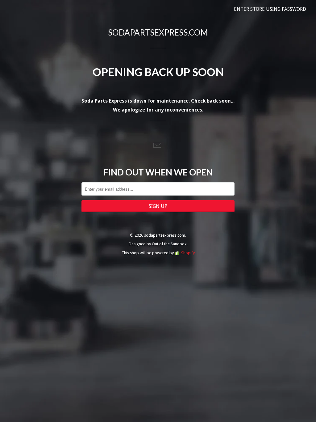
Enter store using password (270, 9)
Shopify (188, 253)
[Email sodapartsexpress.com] (158, 145)
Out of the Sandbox (169, 244)
